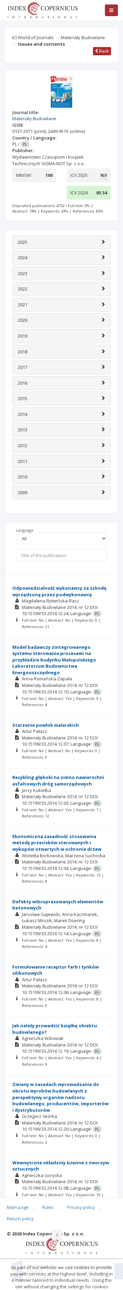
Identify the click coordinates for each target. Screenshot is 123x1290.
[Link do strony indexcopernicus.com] (61, 1245)
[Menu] (111, 10)
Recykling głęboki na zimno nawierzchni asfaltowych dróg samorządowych (58, 780)
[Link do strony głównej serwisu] (42, 10)
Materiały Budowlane (83, 37)
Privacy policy (81, 1207)
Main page (18, 1207)
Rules (48, 1207)
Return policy (20, 1218)
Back (103, 51)
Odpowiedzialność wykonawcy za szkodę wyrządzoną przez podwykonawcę (59, 591)
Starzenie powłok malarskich (45, 725)
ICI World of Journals (33, 37)
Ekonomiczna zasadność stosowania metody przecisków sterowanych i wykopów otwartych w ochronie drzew (56, 842)
